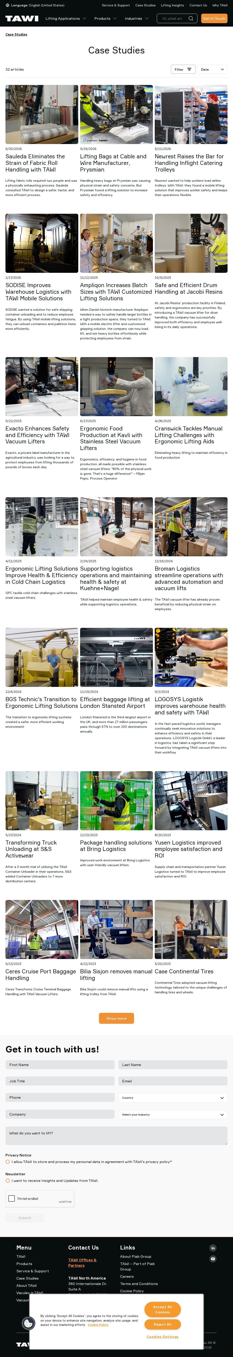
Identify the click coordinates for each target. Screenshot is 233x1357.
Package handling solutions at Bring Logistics (116, 845)
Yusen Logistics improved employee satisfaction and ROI (189, 849)
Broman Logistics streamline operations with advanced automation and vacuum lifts (189, 578)
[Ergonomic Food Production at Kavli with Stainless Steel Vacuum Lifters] (116, 386)
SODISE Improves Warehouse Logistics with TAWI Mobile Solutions (38, 292)
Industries (133, 18)
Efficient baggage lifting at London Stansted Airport (115, 702)
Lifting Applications (63, 18)
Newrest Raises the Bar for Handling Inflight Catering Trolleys (189, 163)
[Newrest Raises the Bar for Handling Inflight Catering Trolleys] (191, 114)
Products (102, 18)
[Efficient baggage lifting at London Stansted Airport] (116, 657)
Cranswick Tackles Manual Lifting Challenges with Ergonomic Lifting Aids (189, 435)
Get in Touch (214, 18)
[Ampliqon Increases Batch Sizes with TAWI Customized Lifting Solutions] (116, 243)
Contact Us (198, 5)
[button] (28, 1323)
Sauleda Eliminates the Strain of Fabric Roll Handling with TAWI (35, 163)
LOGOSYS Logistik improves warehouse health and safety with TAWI (190, 706)
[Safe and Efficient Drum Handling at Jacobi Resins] (191, 243)
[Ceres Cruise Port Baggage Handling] (41, 929)
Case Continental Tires (184, 971)
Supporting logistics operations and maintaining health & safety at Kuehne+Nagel (116, 578)
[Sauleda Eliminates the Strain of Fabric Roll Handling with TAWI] (41, 114)
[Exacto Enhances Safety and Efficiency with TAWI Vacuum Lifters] (41, 386)
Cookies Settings (163, 1337)
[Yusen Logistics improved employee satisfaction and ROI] (191, 800)
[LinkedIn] (213, 1248)
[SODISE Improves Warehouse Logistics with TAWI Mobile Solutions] (41, 243)
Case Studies (145, 5)
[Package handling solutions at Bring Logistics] (116, 800)
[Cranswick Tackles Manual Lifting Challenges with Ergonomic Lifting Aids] (191, 386)
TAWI (20, 1256)
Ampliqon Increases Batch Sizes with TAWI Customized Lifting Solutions (116, 292)
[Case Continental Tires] (191, 929)
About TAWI (26, 1285)
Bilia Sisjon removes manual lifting (116, 974)
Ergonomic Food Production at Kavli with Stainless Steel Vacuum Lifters (111, 438)
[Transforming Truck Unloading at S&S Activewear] (41, 800)
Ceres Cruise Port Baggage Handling (40, 974)
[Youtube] (213, 1259)
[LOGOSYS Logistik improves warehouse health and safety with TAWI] (191, 657)
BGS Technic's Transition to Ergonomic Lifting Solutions (41, 702)
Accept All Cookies (162, 1309)
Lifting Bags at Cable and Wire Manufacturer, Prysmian (113, 163)
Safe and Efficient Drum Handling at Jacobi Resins (189, 288)
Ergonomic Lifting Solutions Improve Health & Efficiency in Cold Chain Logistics (41, 575)
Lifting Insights (172, 5)
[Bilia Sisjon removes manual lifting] (116, 929)
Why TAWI (220, 5)
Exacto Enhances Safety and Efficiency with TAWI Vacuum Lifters (37, 435)
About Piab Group (135, 1256)
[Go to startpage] (21, 18)
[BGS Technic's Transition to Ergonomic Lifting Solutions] (41, 657)
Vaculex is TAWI (29, 1292)
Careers (127, 1276)
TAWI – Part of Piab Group (137, 1266)
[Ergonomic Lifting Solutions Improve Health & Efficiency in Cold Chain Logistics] (41, 526)
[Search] (191, 18)
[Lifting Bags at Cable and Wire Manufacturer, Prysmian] (116, 114)
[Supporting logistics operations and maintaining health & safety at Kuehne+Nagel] (116, 526)
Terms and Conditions (139, 1283)
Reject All (162, 1324)
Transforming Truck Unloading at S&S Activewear (31, 849)
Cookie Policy (132, 1291)
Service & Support (116, 5)
